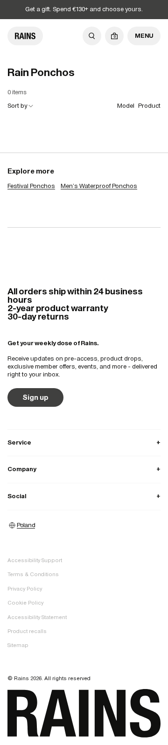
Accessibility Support (34, 560)
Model (125, 105)
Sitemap (17, 645)
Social (84, 496)
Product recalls (27, 631)
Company (84, 469)
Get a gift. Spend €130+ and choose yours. (84, 9)
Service (84, 442)
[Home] (25, 36)
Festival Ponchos (31, 185)
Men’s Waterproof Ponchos (99, 185)
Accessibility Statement (37, 617)
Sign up (35, 397)
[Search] (92, 36)
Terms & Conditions (33, 574)
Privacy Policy (24, 589)
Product (149, 105)
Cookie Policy (25, 603)
